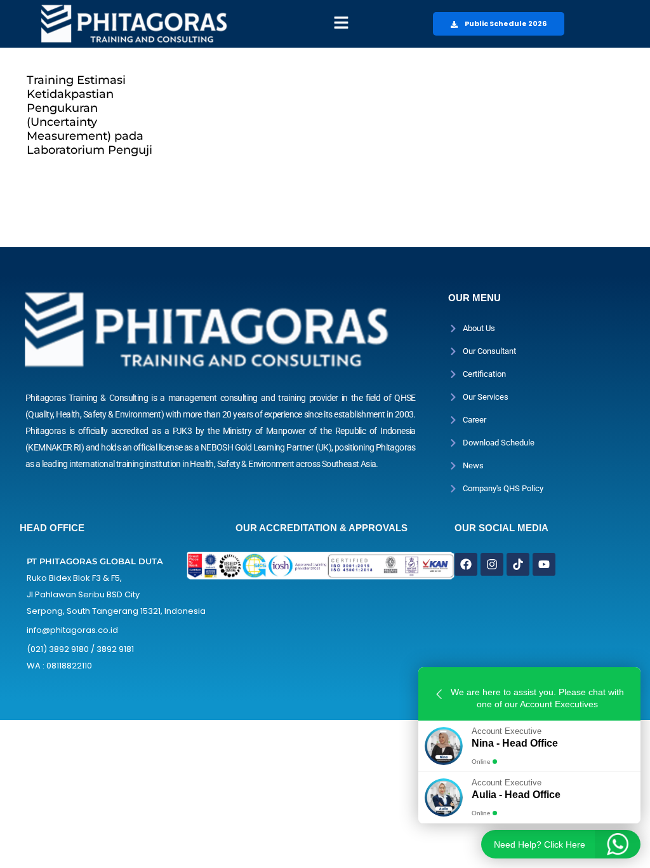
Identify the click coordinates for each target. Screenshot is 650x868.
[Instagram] (492, 564)
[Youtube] (544, 564)
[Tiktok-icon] (518, 564)
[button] (341, 23)
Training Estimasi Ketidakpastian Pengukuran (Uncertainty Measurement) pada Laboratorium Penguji (89, 115)
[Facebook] (465, 564)
